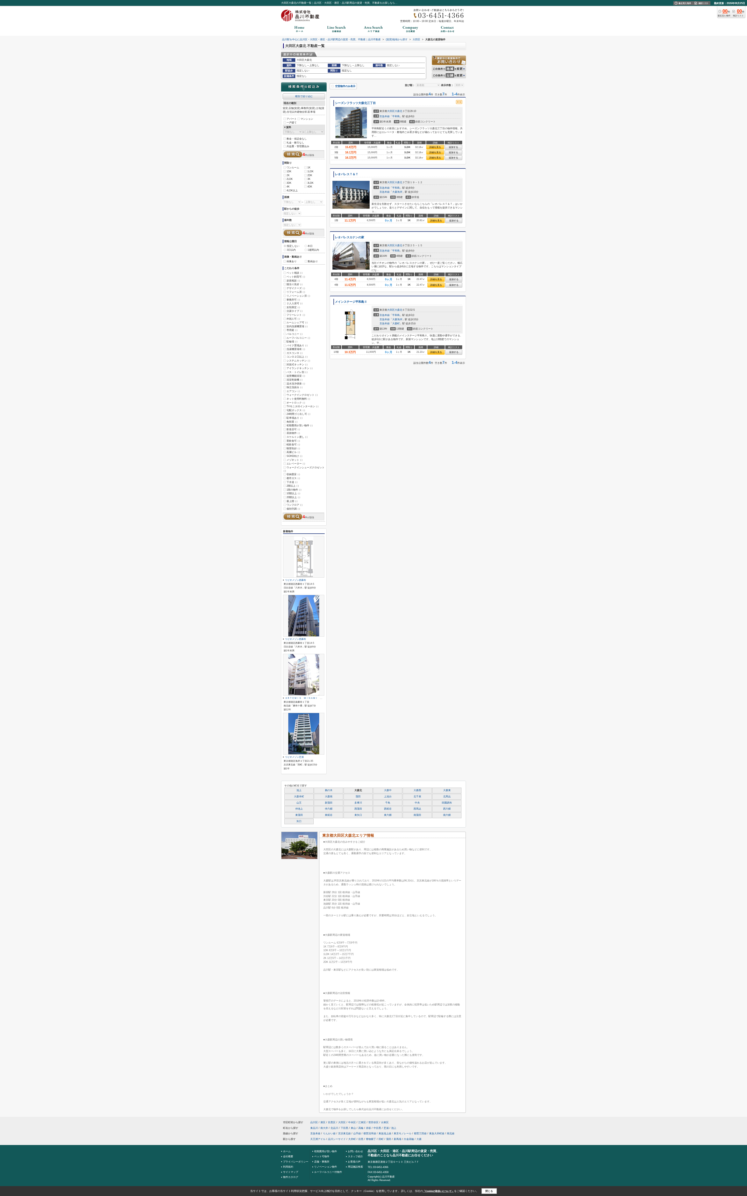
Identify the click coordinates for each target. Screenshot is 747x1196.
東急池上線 (385, 1133)
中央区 (352, 1122)
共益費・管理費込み (298, 146)
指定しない (293, 245)
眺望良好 (293, 448)
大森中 (388, 790)
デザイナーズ (296, 288)
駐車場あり (294, 417)
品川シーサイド (337, 1139)
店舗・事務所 (321, 1161)
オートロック (296, 402)
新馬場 (397, 1139)
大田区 (391, 111)
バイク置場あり (297, 345)
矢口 (299, 821)
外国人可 (293, 318)
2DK (309, 175)
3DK (289, 182)
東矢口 (358, 815)
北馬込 (447, 796)
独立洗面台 (294, 387)
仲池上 (299, 808)
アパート (292, 118)
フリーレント (296, 314)
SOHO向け (294, 456)
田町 (381, 1139)
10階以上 (293, 493)
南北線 (450, 1133)
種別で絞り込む (304, 96)
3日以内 (291, 249)
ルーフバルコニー (298, 337)
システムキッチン (298, 360)
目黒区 (332, 1122)
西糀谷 (388, 808)
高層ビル (293, 452)
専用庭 (292, 330)
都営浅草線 (369, 1133)
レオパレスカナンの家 (349, 237)
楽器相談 (293, 280)
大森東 (447, 790)
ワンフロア (294, 504)
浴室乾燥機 (294, 379)
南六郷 (447, 815)
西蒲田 (358, 808)
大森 (419, 1139)
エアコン (293, 391)
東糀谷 (328, 815)
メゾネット (294, 459)
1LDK (310, 171)
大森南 (328, 796)
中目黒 (377, 1128)
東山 (353, 1128)
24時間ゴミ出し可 (298, 413)
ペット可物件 (321, 1156)
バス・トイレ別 (297, 372)
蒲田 (358, 796)
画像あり (292, 261)
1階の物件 (294, 489)
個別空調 (293, 508)
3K (308, 179)
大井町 (352, 1139)
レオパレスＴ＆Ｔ (346, 174)
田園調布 (447, 802)
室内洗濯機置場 (297, 326)
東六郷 (388, 815)
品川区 (314, 1122)
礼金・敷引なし (295, 142)
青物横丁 (371, 1139)
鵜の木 (328, 790)
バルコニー (294, 333)
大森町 (396, 323)
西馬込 (417, 808)
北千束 (417, 796)
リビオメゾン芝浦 (294, 757)
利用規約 (288, 1166)
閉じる (489, 1191)
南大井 (324, 1128)
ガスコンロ (294, 353)
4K (288, 186)
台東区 (385, 1122)
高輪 (360, 1128)
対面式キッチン (297, 364)
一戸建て (292, 122)
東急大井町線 (436, 1133)
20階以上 (293, 497)
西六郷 (447, 808)
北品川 (334, 1128)
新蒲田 (328, 802)
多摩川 (358, 802)
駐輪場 (292, 341)
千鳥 (387, 802)
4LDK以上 (292, 190)
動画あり (313, 261)
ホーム (287, 1151)
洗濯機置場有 (296, 349)
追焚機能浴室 (296, 375)
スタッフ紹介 (355, 1156)
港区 (322, 1122)
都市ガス (293, 478)
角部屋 (292, 421)
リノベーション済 (298, 295)
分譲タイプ (294, 311)
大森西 (417, 790)
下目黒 (344, 1128)
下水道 (292, 482)
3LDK (310, 182)
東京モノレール (402, 1133)
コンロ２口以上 (297, 356)
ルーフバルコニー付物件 (328, 1171)
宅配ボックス (296, 410)
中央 (417, 802)
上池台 (388, 796)
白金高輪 (409, 1139)
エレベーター (296, 463)
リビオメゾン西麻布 (295, 580)
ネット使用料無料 (298, 398)
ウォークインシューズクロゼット (304, 469)
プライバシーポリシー (295, 1161)
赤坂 (368, 1128)
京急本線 (385, 116)
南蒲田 (417, 815)
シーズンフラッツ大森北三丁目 (355, 103)
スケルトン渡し (297, 436)
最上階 (292, 501)
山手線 (357, 1133)
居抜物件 (293, 433)
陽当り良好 (294, 284)
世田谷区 (373, 1122)
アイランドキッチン (300, 368)
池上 (299, 790)
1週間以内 (313, 249)
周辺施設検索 (355, 1166)
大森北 (398, 111)
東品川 (314, 1128)
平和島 (396, 116)
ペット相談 (294, 272)
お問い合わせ (355, 1151)
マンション (307, 118)
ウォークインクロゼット (302, 394)
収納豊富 (293, 474)
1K (308, 167)
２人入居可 (294, 303)
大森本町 (299, 796)
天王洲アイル (317, 1139)
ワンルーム (293, 167)
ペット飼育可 (296, 276)
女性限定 (293, 307)
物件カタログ (290, 1177)
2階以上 (293, 485)
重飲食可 (293, 440)
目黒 (360, 1139)
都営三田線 (420, 1133)
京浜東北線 (344, 1133)
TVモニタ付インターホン (302, 406)
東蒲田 (299, 815)
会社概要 (288, 1156)
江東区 (362, 1122)
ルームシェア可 (297, 322)
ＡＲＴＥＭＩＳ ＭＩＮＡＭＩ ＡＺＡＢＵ (308, 698)
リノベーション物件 (325, 1166)
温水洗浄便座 (296, 383)
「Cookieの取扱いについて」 (438, 1191)
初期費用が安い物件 (300, 425)
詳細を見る (435, 147)
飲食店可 (293, 429)
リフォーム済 (296, 291)
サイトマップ (290, 1171)
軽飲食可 (293, 444)
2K (288, 175)
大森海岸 (397, 191)
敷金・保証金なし (297, 138)
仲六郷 (328, 808)
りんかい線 (329, 1133)
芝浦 (386, 1128)
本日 (310, 245)
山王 (299, 802)
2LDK (290, 179)
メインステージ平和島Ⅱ (351, 301)
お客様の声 (354, 1161)
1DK (289, 171)
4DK (309, 186)
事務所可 (293, 299)
